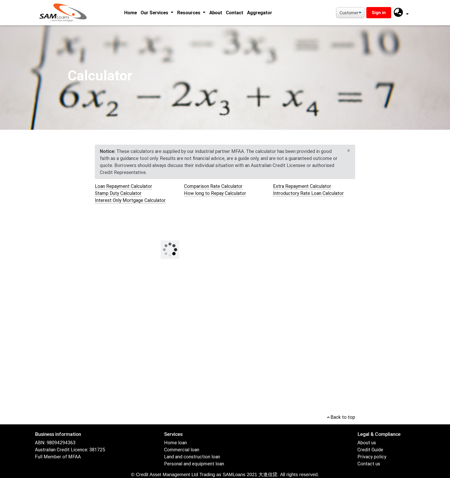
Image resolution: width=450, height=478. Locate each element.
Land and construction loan (192, 456)
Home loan (175, 442)
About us (366, 442)
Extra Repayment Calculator (302, 186)
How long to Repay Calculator (215, 193)
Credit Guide (370, 449)
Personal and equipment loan (194, 464)
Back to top (342, 417)
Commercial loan (181, 449)
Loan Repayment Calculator (123, 186)
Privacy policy (371, 456)
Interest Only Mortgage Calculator (130, 200)
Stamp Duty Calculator (118, 193)
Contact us (368, 464)
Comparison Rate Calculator (213, 186)
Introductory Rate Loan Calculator (308, 193)
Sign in (379, 12)
